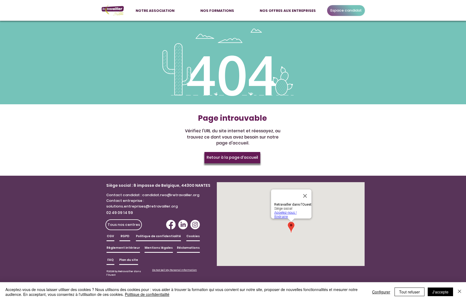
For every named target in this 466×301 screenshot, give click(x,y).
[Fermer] (459, 292)
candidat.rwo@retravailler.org (170, 195)
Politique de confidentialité (147, 294)
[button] (155, 8)
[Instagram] (195, 224)
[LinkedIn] (183, 224)
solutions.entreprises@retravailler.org (142, 206)
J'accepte (440, 292)
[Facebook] (171, 224)
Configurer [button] (381, 292)
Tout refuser (409, 292)
